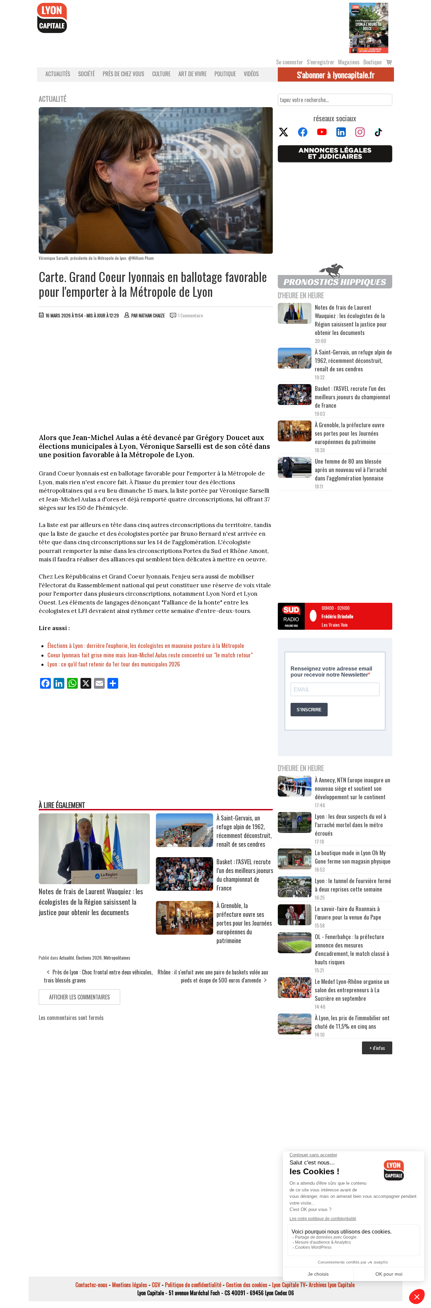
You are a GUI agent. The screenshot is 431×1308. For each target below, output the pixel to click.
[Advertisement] (156, 374)
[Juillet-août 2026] (368, 27)
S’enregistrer (320, 62)
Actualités (57, 74)
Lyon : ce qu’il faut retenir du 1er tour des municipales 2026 (113, 664)
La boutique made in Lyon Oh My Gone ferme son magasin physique (353, 856)
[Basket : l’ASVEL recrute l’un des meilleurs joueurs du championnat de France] (184, 888)
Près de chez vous (123, 74)
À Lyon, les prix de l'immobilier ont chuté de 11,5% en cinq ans (352, 1022)
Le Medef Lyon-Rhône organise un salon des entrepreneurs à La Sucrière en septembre (352, 989)
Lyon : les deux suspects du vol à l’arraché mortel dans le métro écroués (350, 824)
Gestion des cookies (246, 1285)
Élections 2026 (89, 957)
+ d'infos (377, 1047)
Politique (225, 74)
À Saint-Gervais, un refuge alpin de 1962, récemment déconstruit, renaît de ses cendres (244, 830)
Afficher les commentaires (79, 997)
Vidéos (251, 74)
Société (86, 74)
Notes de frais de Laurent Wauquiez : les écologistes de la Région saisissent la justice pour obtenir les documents (91, 901)
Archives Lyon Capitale (332, 1285)
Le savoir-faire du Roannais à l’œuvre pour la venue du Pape (348, 912)
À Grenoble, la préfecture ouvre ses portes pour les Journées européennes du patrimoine (244, 923)
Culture (161, 74)
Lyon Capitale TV (288, 1285)
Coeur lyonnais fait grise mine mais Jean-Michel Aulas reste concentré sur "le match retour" (150, 655)
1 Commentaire (190, 315)
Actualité (66, 957)
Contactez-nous (91, 1285)
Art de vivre (192, 74)
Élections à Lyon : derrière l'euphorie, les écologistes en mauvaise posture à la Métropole (145, 645)
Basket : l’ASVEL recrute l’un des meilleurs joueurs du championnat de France (245, 874)
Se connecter (289, 62)
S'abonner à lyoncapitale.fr (336, 74)
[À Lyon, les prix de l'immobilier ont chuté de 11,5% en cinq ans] (294, 1025)
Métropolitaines (117, 957)
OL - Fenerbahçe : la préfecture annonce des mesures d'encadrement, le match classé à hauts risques (352, 949)
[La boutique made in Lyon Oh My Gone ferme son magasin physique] (294, 859)
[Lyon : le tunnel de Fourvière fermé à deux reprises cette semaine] (294, 887)
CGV (156, 1285)
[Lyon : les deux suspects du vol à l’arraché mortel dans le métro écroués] (294, 823)
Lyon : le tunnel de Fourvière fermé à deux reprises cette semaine (353, 884)
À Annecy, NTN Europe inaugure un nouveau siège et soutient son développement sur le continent (352, 788)
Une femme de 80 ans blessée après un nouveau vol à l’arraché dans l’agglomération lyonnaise (351, 469)
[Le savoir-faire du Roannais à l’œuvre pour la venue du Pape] (294, 915)
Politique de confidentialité (193, 1285)
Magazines (349, 62)
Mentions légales (129, 1285)
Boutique (372, 62)
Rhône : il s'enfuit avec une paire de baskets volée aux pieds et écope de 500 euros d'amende (213, 976)
